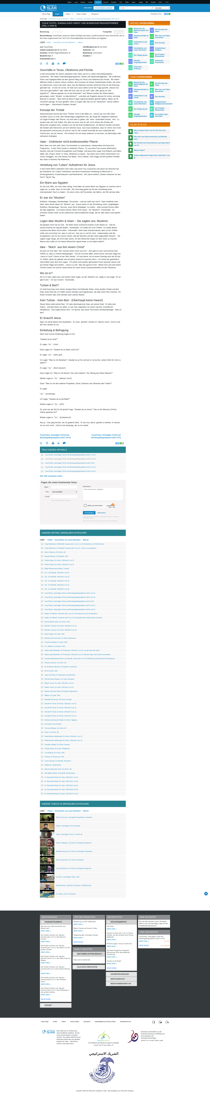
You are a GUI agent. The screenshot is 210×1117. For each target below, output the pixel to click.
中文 (121, 2)
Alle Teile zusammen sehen (51, 476)
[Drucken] (53, 63)
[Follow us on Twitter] (160, 1022)
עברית (166, 2)
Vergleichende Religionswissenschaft (163, 103)
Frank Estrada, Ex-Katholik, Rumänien (58, 761)
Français (90, 2)
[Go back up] (206, 893)
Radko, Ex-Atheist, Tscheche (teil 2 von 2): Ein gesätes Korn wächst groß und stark (73, 617)
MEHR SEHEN (46, 999)
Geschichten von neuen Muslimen (58, 19)
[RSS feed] (167, 1022)
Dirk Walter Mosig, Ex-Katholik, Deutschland (60, 773)
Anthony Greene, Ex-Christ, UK (55, 663)
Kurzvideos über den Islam (161, 115)
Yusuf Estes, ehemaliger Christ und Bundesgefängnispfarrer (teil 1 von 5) (55, 436)
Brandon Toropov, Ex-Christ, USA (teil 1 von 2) (61, 626)
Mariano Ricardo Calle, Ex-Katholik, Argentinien (61, 691)
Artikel (57, 14)
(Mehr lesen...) (46, 931)
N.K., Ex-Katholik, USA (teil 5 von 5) (57, 589)
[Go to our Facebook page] (154, 1022)
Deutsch (98, 2)
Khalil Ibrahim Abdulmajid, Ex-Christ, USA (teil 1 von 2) (63, 736)
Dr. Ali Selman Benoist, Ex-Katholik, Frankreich (61, 667)
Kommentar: (87, 486)
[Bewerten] (41, 63)
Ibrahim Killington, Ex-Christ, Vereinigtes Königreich (73, 843)
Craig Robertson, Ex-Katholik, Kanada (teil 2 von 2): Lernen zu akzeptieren (70, 548)
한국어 (160, 2)
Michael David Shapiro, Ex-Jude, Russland (59, 679)
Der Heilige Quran (140, 55)
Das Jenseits (160, 43)
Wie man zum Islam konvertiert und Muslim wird (150, 138)
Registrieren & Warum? (104, 8)
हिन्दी (147, 2)
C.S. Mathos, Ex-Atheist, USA (55, 646)
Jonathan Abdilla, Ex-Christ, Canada (57, 744)
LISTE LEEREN (164, 945)
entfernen (167, 941)
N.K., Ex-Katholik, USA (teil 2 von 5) (57, 577)
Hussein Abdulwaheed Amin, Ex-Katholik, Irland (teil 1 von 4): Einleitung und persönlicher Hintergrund (80, 658)
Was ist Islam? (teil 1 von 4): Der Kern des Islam (150, 131)
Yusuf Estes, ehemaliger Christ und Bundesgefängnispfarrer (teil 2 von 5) (70, 459)
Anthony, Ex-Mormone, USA (54, 757)
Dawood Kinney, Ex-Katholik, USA (56, 556)
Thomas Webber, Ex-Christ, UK (55, 728)
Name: (47, 487)
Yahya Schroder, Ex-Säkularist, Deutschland (60, 675)
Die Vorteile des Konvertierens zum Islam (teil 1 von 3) (152, 144)
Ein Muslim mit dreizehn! (53, 724)
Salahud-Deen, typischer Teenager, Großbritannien (73, 885)
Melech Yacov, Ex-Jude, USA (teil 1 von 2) (59, 683)
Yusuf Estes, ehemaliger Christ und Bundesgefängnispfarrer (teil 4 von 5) (70, 467)
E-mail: (47, 496)
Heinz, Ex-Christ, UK (52, 732)
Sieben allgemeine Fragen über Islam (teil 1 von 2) (152, 156)
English (69, 2)
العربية (76, 2)
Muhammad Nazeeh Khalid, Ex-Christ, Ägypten (61, 720)
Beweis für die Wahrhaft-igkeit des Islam (141, 30)
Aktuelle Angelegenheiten (140, 61)
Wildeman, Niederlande (53, 765)
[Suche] (152, 8)
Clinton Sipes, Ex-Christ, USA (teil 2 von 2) (59, 564)
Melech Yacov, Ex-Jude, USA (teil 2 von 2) (59, 687)
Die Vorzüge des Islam (161, 30)
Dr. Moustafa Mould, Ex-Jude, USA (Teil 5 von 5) (61, 789)
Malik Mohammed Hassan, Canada (57, 568)
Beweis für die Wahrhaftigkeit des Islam (141, 84)
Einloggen (88, 8)
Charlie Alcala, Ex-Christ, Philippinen (57, 748)
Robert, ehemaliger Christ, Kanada (68, 826)
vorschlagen (89, 513)
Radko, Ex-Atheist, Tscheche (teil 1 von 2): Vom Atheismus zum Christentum (71, 613)
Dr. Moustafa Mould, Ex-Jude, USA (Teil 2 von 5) (61, 781)
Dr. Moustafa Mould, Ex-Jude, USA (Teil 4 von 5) (61, 793)
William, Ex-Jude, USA (52, 695)
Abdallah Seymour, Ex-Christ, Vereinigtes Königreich (74, 851)
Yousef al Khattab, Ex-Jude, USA (56, 642)
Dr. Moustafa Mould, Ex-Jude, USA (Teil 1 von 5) (61, 777)
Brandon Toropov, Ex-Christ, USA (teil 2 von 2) (61, 630)
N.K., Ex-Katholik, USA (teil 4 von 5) (57, 585)
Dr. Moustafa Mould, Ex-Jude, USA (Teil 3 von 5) (61, 785)
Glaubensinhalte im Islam (141, 36)
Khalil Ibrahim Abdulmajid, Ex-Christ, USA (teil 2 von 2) (63, 740)
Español (83, 2)
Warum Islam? (139, 150)
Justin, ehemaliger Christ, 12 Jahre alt (69, 834)
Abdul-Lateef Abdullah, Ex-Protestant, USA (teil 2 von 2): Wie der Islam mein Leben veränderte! (77, 654)
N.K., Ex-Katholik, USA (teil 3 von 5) (57, 581)
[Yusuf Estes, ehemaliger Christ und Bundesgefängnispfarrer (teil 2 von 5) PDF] (58, 63)
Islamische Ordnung (138, 68)
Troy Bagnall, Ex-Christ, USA (54, 753)
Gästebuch (95, 14)
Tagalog (141, 2)
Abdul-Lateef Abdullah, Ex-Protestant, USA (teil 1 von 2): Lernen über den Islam (72, 650)
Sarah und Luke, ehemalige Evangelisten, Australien (74, 817)
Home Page (46, 14)
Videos (68, 14)
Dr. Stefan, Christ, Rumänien (66, 894)
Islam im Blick (81, 14)
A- (115, 32)
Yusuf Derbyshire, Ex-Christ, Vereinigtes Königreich (73, 868)
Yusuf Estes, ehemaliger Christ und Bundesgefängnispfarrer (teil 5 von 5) (70, 471)
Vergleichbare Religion (160, 49)
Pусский (105, 2)
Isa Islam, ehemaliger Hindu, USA (67, 877)
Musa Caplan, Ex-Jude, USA (54, 634)
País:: (48, 492)
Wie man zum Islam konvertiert (162, 36)
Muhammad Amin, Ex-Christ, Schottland (70, 860)
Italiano (133, 2)
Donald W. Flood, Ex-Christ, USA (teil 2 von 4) (60, 707)
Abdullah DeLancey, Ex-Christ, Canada (58, 699)
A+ (122, 32)
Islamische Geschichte (159, 61)
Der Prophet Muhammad (159, 55)
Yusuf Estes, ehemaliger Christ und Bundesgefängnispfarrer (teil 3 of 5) (106, 436)
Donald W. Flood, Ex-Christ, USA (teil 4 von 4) (60, 716)
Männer (72, 19)
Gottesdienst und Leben (140, 43)
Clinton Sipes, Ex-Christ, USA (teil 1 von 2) (59, 560)
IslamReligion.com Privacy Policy (105, 1021)
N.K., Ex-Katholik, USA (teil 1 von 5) (57, 573)
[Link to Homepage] (48, 8)
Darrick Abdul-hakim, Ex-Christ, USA (57, 622)
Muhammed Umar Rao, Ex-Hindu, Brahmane (60, 638)
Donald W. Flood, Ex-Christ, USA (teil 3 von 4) (60, 712)
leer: (42, 42)
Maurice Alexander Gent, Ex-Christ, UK (58, 769)
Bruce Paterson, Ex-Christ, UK (55, 552)
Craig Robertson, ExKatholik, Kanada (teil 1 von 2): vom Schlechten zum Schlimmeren (74, 544)
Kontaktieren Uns (156, 14)
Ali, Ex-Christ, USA (51, 671)
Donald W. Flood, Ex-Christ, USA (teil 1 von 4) (60, 703)
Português (113, 2)
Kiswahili (153, 2)
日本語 (127, 2)
